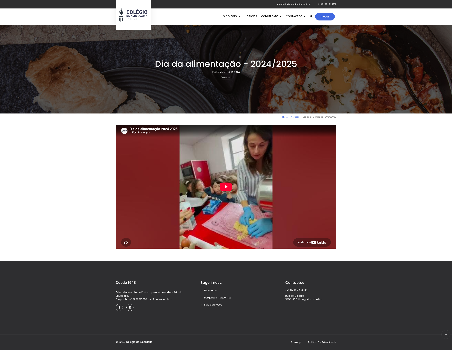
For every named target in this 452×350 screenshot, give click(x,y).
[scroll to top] (445, 334)
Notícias (251, 16)
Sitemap (296, 342)
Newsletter (210, 290)
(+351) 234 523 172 (327, 4)
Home (285, 117)
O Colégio (230, 16)
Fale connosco (213, 304)
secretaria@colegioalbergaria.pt (294, 4)
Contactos (294, 16)
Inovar (325, 16)
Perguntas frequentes (217, 297)
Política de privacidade (322, 342)
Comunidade (270, 16)
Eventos (226, 77)
